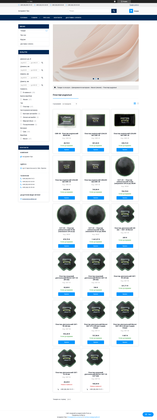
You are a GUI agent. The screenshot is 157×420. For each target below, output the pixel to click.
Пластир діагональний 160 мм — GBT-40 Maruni (125, 229)
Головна (23, 17)
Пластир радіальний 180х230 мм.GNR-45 (95, 181)
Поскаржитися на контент (75, 417)
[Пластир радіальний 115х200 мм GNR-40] (125, 120)
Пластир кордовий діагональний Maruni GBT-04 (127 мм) (95, 374)
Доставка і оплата (73, 17)
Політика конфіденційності (92, 417)
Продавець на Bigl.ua (78, 415)
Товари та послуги (63, 87)
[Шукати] (114, 11)
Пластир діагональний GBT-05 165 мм (125, 277)
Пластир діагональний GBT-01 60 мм (67, 373)
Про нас (46, 17)
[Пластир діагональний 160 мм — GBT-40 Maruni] (125, 214)
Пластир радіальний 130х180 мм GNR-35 (66, 181)
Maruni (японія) (96, 87)
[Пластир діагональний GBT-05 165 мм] (125, 262)
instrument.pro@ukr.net (29, 199)
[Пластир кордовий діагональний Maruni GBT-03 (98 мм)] (95, 262)
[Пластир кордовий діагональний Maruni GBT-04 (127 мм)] (95, 359)
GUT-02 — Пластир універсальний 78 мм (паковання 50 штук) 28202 (96, 229)
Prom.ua (88, 413)
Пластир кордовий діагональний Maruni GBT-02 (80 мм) (66, 277)
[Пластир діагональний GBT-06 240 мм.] (66, 311)
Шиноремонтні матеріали (81, 87)
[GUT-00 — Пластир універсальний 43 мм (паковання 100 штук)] (66, 214)
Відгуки (23, 39)
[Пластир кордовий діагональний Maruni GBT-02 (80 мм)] (66, 262)
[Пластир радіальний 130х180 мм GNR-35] (66, 166)
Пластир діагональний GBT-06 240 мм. (67, 325)
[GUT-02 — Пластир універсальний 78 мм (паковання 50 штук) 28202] (95, 214)
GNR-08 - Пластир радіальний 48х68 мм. (66, 134)
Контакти (58, 17)
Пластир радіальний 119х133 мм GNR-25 (96, 134)
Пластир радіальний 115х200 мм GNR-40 (125, 134)
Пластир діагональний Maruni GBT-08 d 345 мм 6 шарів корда (124, 326)
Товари (34, 17)
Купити (66, 149)
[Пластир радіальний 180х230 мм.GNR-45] (95, 166)
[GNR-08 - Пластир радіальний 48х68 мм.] (66, 120)
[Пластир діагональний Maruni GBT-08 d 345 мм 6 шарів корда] (125, 311)
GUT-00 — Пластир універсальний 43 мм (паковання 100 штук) (66, 229)
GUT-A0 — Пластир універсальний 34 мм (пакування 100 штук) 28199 (124, 181)
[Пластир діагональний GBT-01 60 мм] (66, 359)
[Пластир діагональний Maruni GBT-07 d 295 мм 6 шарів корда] (95, 311)
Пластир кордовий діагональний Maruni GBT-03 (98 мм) (95, 277)
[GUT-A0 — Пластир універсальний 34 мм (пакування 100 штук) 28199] (125, 166)
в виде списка (138, 103)
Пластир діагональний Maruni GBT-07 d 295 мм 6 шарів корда (95, 326)
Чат (149, 414)
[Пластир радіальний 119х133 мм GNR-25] (95, 120)
